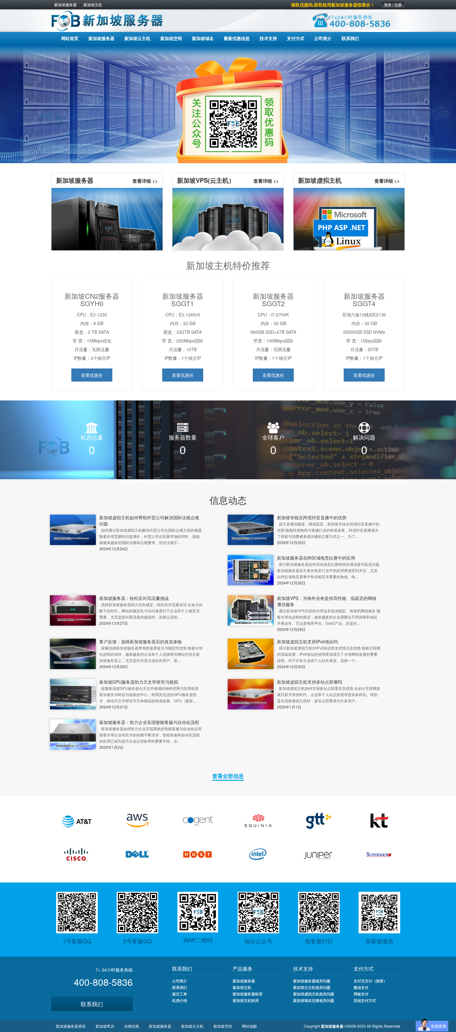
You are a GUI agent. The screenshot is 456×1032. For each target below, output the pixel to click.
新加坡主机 (92, 4)
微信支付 (361, 987)
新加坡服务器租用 (247, 994)
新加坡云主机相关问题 (311, 987)
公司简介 (179, 981)
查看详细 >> (145, 180)
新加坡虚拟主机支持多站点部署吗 (309, 682)
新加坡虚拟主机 (320, 180)
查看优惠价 (92, 375)
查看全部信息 (228, 776)
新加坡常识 (105, 1026)
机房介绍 (179, 1000)
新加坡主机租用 (246, 1000)
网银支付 (361, 994)
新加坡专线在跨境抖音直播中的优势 (311, 517)
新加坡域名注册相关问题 (313, 1000)
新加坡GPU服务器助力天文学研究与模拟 (138, 682)
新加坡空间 (222, 1026)
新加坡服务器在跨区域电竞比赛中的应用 (316, 558)
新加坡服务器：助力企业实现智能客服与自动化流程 (149, 722)
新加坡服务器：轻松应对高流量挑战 (134, 598)
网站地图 (249, 1026)
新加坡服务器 (65, 4)
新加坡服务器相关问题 (311, 981)
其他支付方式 (365, 1000)
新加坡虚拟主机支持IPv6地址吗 (307, 641)
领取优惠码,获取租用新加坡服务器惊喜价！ (333, 5)
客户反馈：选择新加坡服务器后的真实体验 (140, 641)
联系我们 (92, 1004)
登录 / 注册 (393, 4)
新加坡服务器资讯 (71, 1026)
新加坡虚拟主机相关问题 (313, 994)
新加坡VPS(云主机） (206, 180)
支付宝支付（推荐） (370, 981)
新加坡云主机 (192, 1026)
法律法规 (131, 1026)
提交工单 (179, 994)
